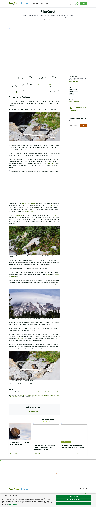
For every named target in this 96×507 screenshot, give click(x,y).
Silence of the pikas (20, 398)
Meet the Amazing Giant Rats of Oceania (19, 443)
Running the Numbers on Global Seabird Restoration (73, 446)
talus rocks (49, 205)
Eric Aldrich (37, 453)
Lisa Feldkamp (49, 19)
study (55, 215)
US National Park (73, 91)
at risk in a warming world (28, 203)
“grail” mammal (17, 93)
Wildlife (71, 93)
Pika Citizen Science (74, 112)
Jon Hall (48, 274)
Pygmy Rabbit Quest (74, 101)
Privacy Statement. (12, 504)
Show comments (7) (33, 411)
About (48, 3)
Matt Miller (20, 338)
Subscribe (83, 125)
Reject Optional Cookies (73, 499)
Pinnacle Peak (38, 284)
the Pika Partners (32, 83)
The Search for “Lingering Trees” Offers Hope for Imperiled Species (44, 447)
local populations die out (28, 211)
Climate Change (73, 89)
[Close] (93, 500)
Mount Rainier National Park (45, 85)
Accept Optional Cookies (73, 503)
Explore (35, 3)
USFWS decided (19, 215)
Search (42, 3)
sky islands (50, 163)
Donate (83, 3)
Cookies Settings (73, 496)
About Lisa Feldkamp (74, 81)
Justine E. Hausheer (15, 453)
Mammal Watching (73, 110)
